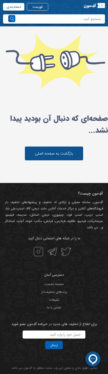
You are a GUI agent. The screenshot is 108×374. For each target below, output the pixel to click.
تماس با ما (54, 307)
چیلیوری (58, 214)
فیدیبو (82, 221)
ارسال (54, 345)
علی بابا (11, 208)
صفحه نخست (54, 284)
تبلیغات (54, 299)
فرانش (48, 221)
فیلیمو (10, 214)
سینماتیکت (95, 221)
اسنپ (20, 208)
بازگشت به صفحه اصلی (54, 153)
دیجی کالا (33, 208)
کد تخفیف (49, 202)
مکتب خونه (34, 221)
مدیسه (22, 214)
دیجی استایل (39, 214)
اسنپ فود (75, 214)
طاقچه (71, 221)
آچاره (20, 221)
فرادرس (60, 221)
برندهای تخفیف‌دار (54, 292)
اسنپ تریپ (94, 214)
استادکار (10, 221)
